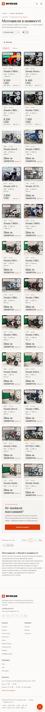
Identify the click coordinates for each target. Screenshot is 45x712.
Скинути (15, 48)
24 (4, 545)
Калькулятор (6, 647)
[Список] (27, 32)
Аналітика (5, 637)
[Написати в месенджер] (40, 707)
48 (8, 545)
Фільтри (9, 42)
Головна (4, 13)
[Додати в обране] (18, 54)
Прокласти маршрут (8, 690)
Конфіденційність (8, 702)
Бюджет (4, 650)
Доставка (5, 671)
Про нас (27, 627)
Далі (40, 540)
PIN (25, 616)
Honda (5, 48)
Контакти (28, 633)
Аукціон (4, 630)
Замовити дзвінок (22, 527)
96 (12, 545)
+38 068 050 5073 (8, 608)
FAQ (3, 667)
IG (8, 616)
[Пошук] (37, 4)
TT (16, 616)
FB (3, 616)
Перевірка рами (7, 654)
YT (12, 616)
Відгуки (27, 630)
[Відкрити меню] (41, 4)
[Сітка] (23, 32)
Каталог (4, 627)
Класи (4, 640)
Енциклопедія (6, 643)
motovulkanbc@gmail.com (10, 611)
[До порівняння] (18, 59)
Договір (31, 700)
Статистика (6, 633)
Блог (3, 664)
